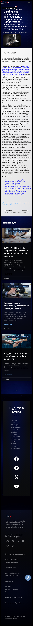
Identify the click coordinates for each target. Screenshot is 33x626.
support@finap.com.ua (12, 573)
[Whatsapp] (16, 477)
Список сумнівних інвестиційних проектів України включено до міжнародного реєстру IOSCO (15, 193)
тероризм (19, 203)
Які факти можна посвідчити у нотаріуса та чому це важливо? (16, 306)
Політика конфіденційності (14, 603)
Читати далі (8, 274)
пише (25, 81)
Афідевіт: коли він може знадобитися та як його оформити (15, 356)
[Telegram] (16, 467)
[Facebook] (16, 458)
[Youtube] (16, 486)
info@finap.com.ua (11, 559)
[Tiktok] (12, 545)
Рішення (8, 586)
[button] (29, 2)
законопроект (10, 203)
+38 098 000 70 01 (11, 562)
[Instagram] (7, 545)
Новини (8, 592)
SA (4, 203)
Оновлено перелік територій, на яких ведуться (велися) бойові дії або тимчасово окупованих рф (17, 181)
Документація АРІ (11, 589)
